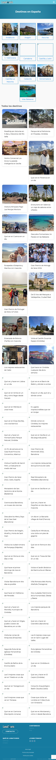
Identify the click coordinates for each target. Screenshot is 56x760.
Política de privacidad (28, 752)
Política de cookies (28, 755)
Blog (30, 730)
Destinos (31, 728)
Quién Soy (5, 740)
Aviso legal (28, 749)
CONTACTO (10, 731)
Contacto (5, 743)
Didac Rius (50, 758)
